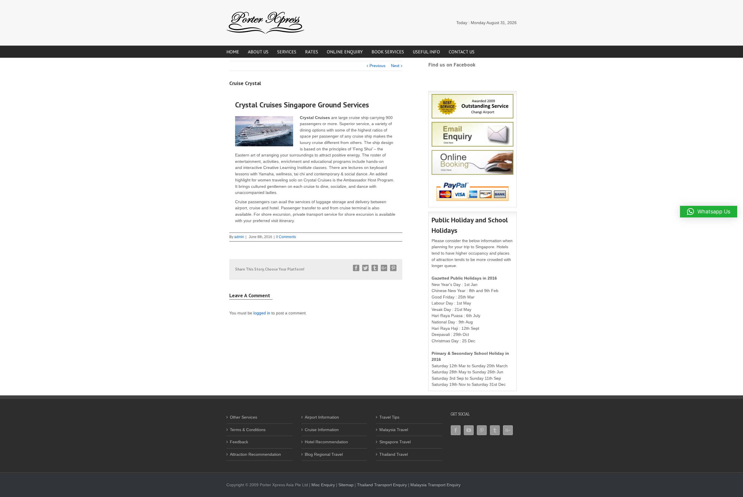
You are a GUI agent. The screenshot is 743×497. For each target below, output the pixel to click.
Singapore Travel (395, 442)
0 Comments (286, 237)
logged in (261, 313)
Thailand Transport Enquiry (382, 484)
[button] (708, 211)
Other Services (243, 417)
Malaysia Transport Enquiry (435, 484)
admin (239, 237)
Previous (377, 65)
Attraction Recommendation (255, 454)
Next (395, 65)
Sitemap (346, 484)
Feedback (239, 442)
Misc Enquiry (323, 484)
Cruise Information (322, 429)
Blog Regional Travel (324, 454)
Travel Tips (389, 417)
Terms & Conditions (248, 429)
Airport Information (322, 417)
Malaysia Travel (393, 429)
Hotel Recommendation (326, 442)
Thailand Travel (393, 454)
